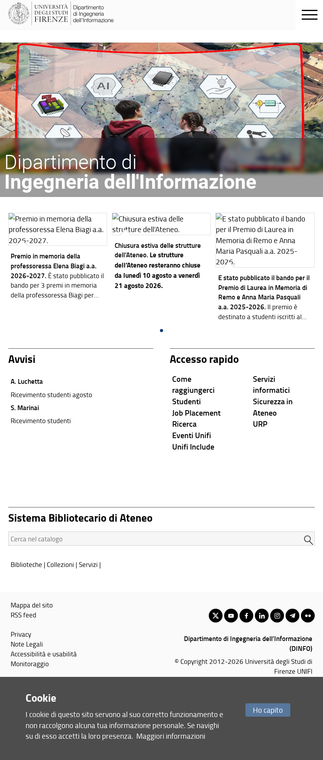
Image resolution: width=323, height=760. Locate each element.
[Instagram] (277, 615)
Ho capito (268, 709)
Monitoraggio (30, 663)
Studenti (186, 401)
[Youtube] (231, 615)
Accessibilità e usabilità (44, 653)
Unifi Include (193, 446)
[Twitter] (216, 615)
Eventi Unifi (191, 434)
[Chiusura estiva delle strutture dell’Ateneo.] (161, 253)
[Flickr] (308, 615)
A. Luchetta (27, 381)
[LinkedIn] (262, 615)
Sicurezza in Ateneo (273, 407)
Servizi (88, 564)
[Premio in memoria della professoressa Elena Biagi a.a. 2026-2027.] (57, 258)
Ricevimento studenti (41, 420)
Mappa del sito (32, 604)
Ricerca (184, 423)
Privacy (21, 634)
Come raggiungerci (193, 384)
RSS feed (23, 614)
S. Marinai (25, 407)
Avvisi (21, 358)
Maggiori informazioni (170, 735)
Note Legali (27, 644)
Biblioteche (26, 564)
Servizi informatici (271, 384)
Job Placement (196, 412)
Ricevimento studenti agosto (51, 394)
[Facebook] (246, 615)
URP (260, 423)
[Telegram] (292, 615)
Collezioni (60, 564)
